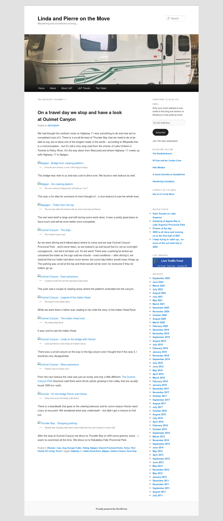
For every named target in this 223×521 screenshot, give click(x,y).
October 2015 (160, 429)
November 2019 (161, 333)
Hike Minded (159, 167)
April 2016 (158, 421)
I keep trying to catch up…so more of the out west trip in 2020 (168, 243)
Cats (59, 447)
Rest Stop (132, 451)
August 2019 (159, 340)
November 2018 (161, 355)
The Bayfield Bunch (162, 153)
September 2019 (161, 337)
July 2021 (158, 296)
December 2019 (161, 329)
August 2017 (159, 403)
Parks (127, 447)
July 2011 (158, 495)
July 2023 (158, 289)
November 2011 (161, 484)
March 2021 (159, 304)
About (53, 88)
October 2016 (160, 410)
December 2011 (161, 480)
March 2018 (159, 377)
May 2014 (158, 451)
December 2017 (161, 388)
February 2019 (160, 348)
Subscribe (160, 132)
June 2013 (158, 462)
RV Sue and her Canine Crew (167, 160)
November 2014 (161, 440)
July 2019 (158, 344)
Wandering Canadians (163, 181)
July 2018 (158, 362)
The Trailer (101, 88)
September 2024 (161, 278)
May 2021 (158, 300)
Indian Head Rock (92, 451)
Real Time (171, 266)
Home (41, 88)
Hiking (86, 447)
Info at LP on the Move (163, 194)
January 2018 (160, 385)
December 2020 (161, 307)
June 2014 (158, 447)
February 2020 (160, 326)
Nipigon (94, 447)
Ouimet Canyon (118, 451)
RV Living (50, 451)
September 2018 (161, 359)
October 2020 (160, 315)
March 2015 (159, 436)
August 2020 (159, 318)
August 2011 (159, 491)
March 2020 (159, 322)
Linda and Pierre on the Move (74, 18)
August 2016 (159, 414)
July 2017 (158, 407)
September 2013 (161, 458)
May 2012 (158, 473)
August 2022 (159, 293)
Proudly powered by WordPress (111, 508)
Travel (59, 451)
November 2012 (161, 469)
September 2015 (161, 432)
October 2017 (160, 395)
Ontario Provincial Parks (111, 447)
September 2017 (161, 399)
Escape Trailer (74, 447)
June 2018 (158, 366)
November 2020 (161, 311)
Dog (64, 447)
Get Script (161, 266)
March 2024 (159, 285)
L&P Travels (84, 88)
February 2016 (160, 425)
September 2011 (161, 488)
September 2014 (161, 443)
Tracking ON (182, 266)
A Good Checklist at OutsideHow (169, 174)
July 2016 (158, 418)
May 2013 (158, 466)
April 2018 (158, 374)
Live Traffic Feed (172, 260)
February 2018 (160, 381)
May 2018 (158, 370)
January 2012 (160, 476)
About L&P (66, 88)
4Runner (51, 447)
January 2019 (160, 351)
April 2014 (158, 454)
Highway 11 (76, 451)
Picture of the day (162, 228)
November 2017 (161, 392)
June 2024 (158, 282)
